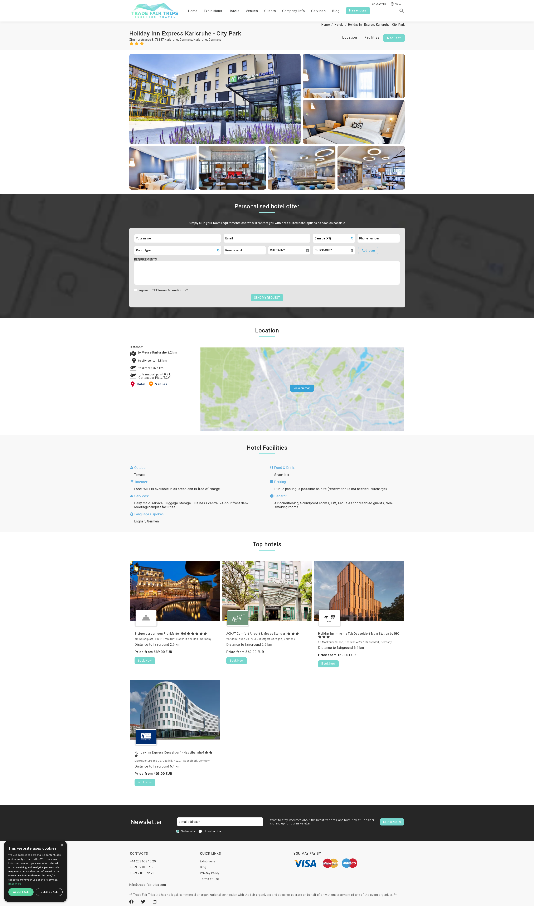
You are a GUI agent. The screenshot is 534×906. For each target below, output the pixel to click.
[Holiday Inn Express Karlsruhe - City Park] (215, 99)
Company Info (293, 11)
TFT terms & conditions (169, 290)
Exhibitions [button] (213, 11)
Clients (270, 11)
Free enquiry (358, 10)
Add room (368, 250)
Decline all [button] (49, 892)
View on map (302, 388)
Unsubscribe (212, 831)
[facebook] (132, 901)
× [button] (62, 845)
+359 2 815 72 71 (142, 873)
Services (318, 11)
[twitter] (143, 901)
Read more (15, 884)
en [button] (396, 4)
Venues (252, 11)
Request (394, 38)
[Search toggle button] (401, 11)
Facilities (371, 37)
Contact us (379, 4)
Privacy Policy (209, 873)
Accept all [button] (21, 892)
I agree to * (162, 290)
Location (349, 37)
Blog (336, 11)
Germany (215, 39)
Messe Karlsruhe (155, 352)
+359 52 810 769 (142, 867)
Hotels (233, 11)
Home (193, 11)
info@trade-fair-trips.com (147, 884)
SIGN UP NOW (392, 822)
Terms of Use (209, 879)
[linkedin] (155, 901)
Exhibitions (207, 861)
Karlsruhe (200, 39)
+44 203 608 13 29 (143, 861)
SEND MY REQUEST (267, 297)
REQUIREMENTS (145, 259)
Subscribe (188, 831)
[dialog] (35, 871)
